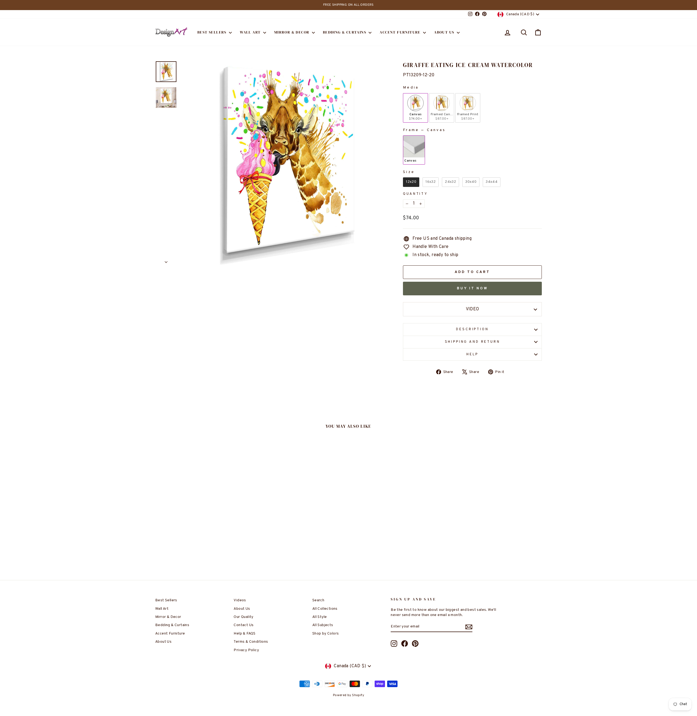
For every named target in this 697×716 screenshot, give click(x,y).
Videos (240, 600)
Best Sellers (212, 32)
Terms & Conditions (251, 641)
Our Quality (243, 617)
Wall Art (251, 32)
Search (318, 600)
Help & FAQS (244, 633)
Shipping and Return (472, 342)
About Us (445, 32)
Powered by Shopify (348, 695)
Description (472, 329)
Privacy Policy (246, 650)
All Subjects (322, 625)
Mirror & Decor (292, 32)
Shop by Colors (325, 633)
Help (472, 354)
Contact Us (243, 625)
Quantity (415, 194)
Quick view (201, 529)
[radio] (415, 108)
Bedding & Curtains (345, 32)
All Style (319, 617)
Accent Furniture (401, 32)
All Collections (325, 608)
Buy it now (472, 288)
